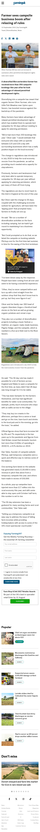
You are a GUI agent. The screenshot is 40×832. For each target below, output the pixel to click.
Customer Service (21, 826)
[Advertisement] (20, 614)
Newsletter (4, 829)
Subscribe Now (11, 582)
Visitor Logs (20, 823)
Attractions (21, 805)
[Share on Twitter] (5, 38)
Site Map (36, 823)
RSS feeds (21, 820)
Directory (20, 814)
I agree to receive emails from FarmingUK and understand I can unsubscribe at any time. (16, 575)
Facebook (36, 817)
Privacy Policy (35, 814)
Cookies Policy (34, 820)
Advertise (4, 823)
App (2, 826)
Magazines (36, 808)
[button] (12, 791)
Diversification (12, 30)
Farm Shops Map (34, 805)
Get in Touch (4, 820)
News (20, 30)
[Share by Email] (13, 38)
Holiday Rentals (5, 808)
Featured (4, 814)
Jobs (20, 811)
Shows (21, 808)
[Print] (17, 38)
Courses (3, 811)
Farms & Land (5, 817)
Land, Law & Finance (33, 811)
